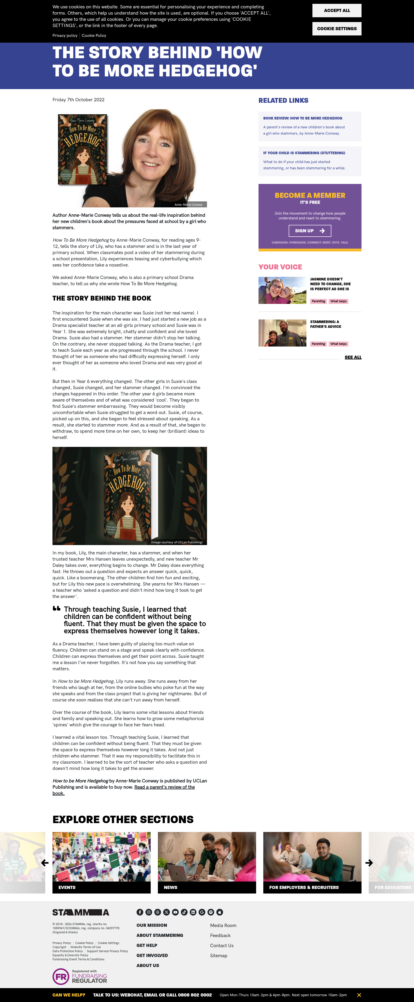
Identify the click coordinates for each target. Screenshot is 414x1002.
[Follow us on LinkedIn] (193, 912)
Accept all (337, 10)
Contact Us (222, 946)
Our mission (152, 925)
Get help (147, 945)
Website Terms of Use (85, 947)
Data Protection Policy (67, 951)
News (170, 887)
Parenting (318, 301)
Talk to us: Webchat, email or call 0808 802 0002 (152, 995)
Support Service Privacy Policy (107, 951)
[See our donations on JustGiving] (202, 912)
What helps (339, 301)
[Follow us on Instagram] (148, 912)
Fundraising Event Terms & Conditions (78, 959)
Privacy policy (65, 35)
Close (359, 995)
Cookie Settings (108, 943)
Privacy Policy (61, 943)
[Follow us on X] (166, 912)
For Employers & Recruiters (304, 887)
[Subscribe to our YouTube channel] (175, 912)
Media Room (223, 925)
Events (66, 887)
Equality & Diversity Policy (70, 955)
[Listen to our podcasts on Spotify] (210, 912)
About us (148, 965)
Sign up (304, 231)
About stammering (160, 935)
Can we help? (68, 995)
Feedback (220, 936)
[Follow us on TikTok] (184, 912)
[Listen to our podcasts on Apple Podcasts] (219, 912)
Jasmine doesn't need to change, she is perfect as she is (330, 284)
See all (353, 357)
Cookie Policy (84, 943)
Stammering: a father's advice (325, 324)
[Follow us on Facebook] (140, 912)
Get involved (152, 955)
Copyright (59, 947)
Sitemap (218, 956)
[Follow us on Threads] (157, 912)
